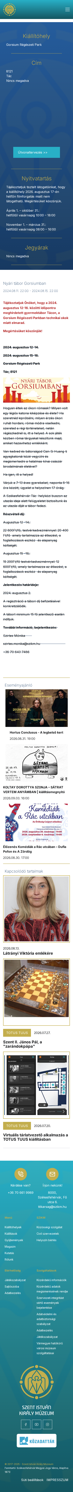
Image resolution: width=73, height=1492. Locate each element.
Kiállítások (11, 1233)
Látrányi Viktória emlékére (28, 953)
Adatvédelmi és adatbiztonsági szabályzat (46, 1319)
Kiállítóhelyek (13, 1227)
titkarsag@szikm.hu (52, 1207)
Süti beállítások (32, 1480)
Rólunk (9, 1259)
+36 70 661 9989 (20, 1193)
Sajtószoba (12, 1286)
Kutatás (9, 1253)
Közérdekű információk (52, 1280)
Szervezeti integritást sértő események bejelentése (50, 1302)
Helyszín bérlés (46, 1240)
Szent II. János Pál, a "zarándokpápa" (22, 1044)
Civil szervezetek (48, 1233)
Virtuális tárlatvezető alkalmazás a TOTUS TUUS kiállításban (35, 1137)
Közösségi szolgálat (49, 1227)
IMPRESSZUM (57, 1480)
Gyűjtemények (14, 1240)
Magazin (10, 1246)
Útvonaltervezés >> (32, 152)
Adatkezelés (13, 1293)
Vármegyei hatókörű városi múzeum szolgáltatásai (50, 1348)
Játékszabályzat (15, 1280)
